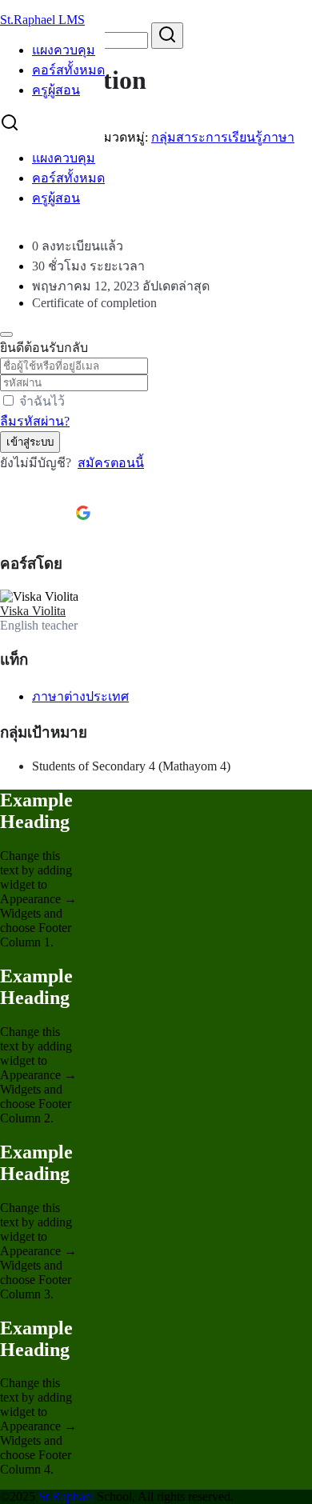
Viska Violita (33, 611)
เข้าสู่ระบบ (30, 442)
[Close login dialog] (6, 334)
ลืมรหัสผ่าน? (35, 421)
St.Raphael (66, 1496)
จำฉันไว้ (42, 401)
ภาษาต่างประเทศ (80, 696)
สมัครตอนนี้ (111, 463)
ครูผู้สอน (56, 90)
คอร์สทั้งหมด (68, 70)
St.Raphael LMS (42, 19)
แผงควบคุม (63, 50)
